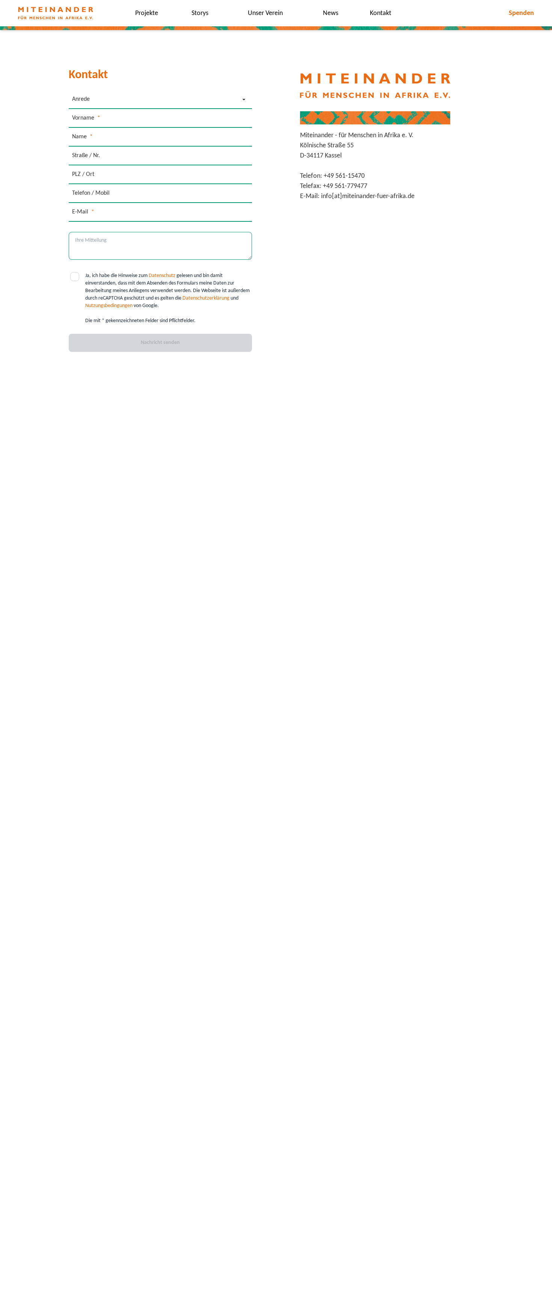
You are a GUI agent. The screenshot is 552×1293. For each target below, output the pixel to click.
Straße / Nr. (86, 156)
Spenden (521, 13)
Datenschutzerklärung (205, 298)
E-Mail (83, 212)
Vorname (86, 118)
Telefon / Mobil (91, 193)
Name (82, 137)
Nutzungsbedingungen (109, 306)
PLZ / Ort (83, 174)
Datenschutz (162, 276)
